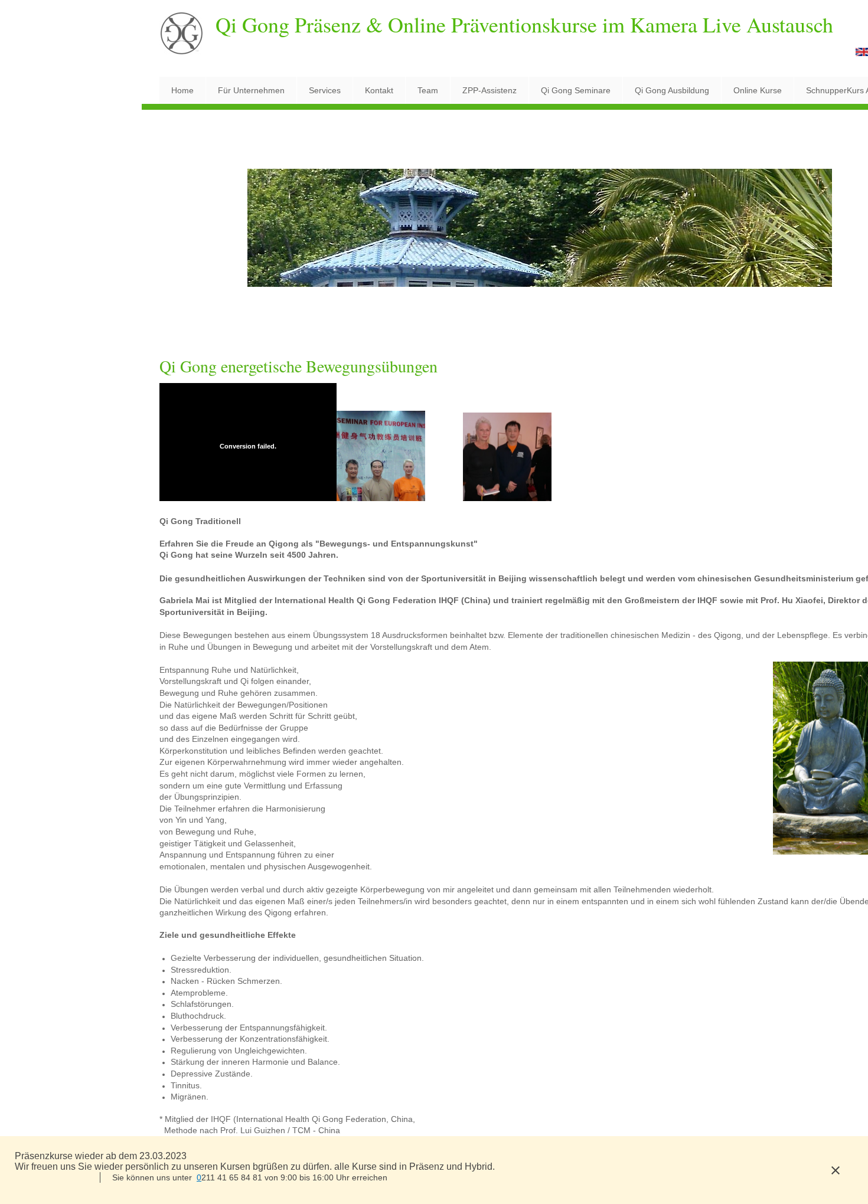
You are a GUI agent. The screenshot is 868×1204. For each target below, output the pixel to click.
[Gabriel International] (181, 38)
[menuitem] (182, 90)
